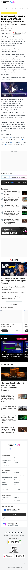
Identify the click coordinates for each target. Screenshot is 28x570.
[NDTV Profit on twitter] (9, 533)
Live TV (16, 460)
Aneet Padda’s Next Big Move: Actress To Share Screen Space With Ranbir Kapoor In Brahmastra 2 (8, 430)
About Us (5, 563)
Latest (6, 144)
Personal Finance (22, 140)
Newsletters (5, 497)
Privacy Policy (17, 563)
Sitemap (23, 563)
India (15, 477)
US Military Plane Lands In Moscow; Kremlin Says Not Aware (9, 408)
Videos (16, 484)
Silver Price (17, 487)
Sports (4, 482)
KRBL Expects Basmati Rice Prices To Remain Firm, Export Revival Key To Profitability (12, 356)
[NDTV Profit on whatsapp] (21, 533)
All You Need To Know (7, 324)
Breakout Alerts (6, 460)
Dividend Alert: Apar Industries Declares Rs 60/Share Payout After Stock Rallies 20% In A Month (7, 398)
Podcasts (4, 500)
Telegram (16, 497)
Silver (20, 142)
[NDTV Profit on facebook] (6, 533)
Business (13, 28)
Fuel (10, 142)
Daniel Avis (7, 28)
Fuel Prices (5, 489)
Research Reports (19, 475)
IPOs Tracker (5, 465)
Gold (13, 142)
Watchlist (16, 458)
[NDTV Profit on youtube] (18, 533)
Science (4, 484)
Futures (4, 462)
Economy (4, 475)
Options (16, 462)
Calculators (17, 489)
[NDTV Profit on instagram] (12, 533)
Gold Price (5, 487)
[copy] (26, 33)
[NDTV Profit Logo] (14, 444)
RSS (14, 564)
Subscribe (5, 330)
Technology (17, 480)
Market (3, 140)
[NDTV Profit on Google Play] (8, 556)
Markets (4, 472)
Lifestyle (16, 482)
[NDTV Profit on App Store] (19, 556)
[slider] (14, 93)
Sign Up (14, 514)
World (3, 480)
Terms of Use (10, 563)
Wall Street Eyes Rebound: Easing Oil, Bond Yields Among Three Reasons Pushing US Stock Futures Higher (8, 419)
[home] (9, 1)
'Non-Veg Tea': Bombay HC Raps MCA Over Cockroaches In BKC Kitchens (13, 386)
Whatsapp (17, 500)
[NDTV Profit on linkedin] (15, 533)
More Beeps (14, 304)
